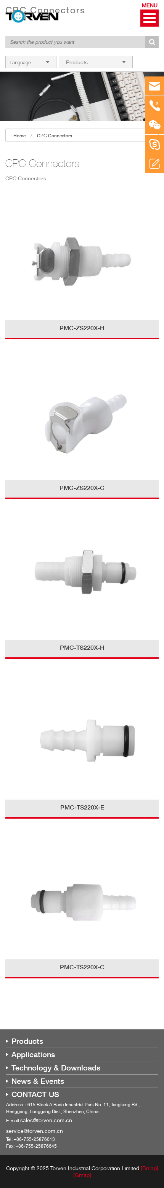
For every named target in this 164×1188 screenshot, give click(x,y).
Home (19, 135)
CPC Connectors (54, 135)
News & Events (37, 1081)
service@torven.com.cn (34, 1131)
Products (27, 1041)
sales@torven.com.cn (46, 1120)
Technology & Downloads (55, 1067)
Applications (33, 1054)
